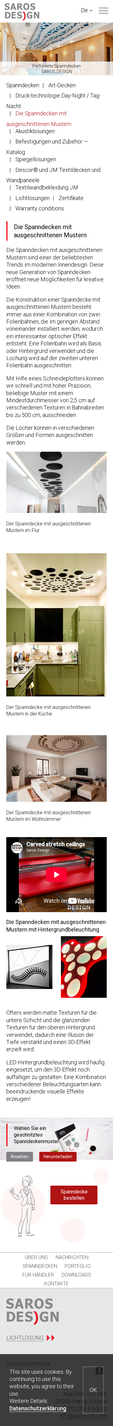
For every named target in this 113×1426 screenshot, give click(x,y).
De (84, 10)
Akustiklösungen (35, 131)
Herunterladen (58, 1156)
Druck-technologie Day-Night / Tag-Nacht (53, 100)
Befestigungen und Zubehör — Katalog (47, 146)
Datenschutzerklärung (37, 1408)
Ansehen (20, 1156)
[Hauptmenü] (103, 11)
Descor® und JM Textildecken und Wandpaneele (53, 175)
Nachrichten (72, 1257)
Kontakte (56, 1284)
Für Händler (38, 1275)
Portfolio (78, 1266)
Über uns (36, 1257)
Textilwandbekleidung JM (46, 187)
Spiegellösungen (35, 159)
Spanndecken (22, 85)
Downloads (76, 1275)
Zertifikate (71, 198)
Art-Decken (62, 85)
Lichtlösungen (32, 198)
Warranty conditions (39, 208)
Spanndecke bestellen (74, 1195)
